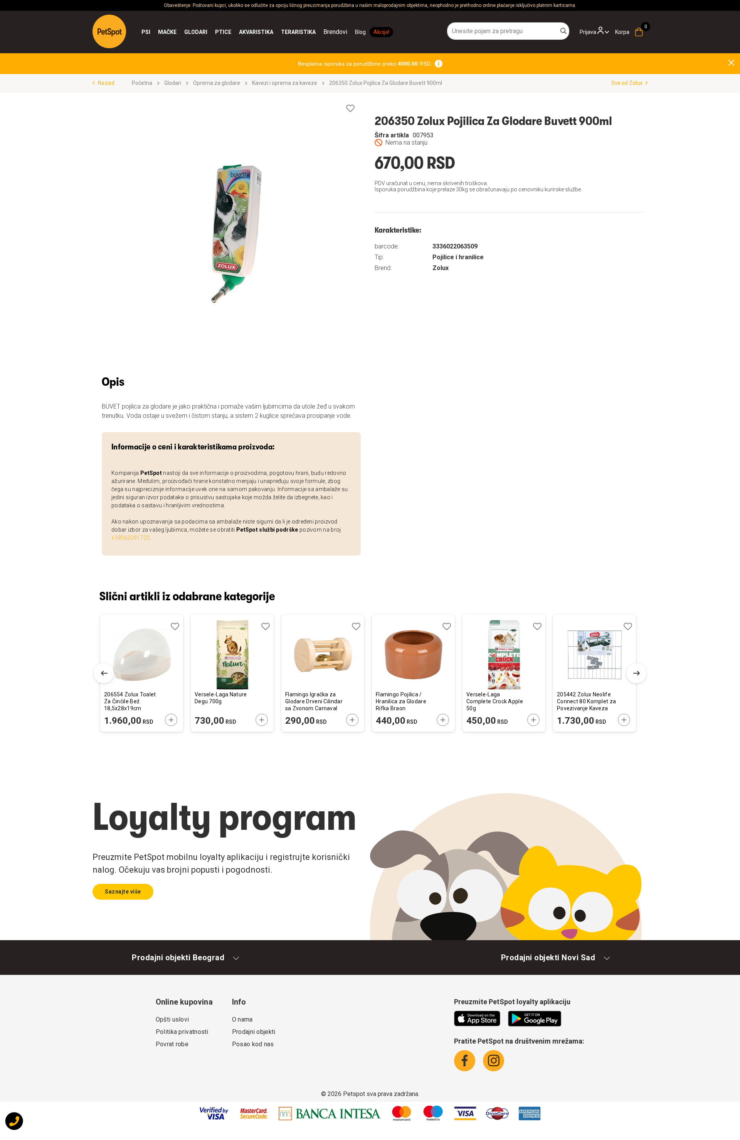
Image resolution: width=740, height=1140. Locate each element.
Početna (142, 83)
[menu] (244, 32)
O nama (242, 1019)
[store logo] (109, 31)
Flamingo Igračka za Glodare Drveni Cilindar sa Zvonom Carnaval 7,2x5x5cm (314, 702)
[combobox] (508, 31)
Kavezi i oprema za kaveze (284, 83)
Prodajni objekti (254, 1031)
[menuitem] (146, 32)
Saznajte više (123, 891)
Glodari (172, 83)
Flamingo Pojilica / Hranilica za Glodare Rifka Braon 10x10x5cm (401, 702)
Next (636, 673)
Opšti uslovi (172, 1019)
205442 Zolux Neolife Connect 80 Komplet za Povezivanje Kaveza (586, 701)
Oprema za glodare (216, 83)
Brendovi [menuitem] (335, 31)
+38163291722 (130, 538)
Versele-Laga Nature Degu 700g (221, 697)
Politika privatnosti (182, 1031)
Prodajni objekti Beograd (178, 957)
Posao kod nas (253, 1044)
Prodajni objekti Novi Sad (548, 957)
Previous (104, 673)
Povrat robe (172, 1044)
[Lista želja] (350, 108)
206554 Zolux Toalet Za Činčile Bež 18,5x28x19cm (130, 701)
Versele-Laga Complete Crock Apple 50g (494, 701)
